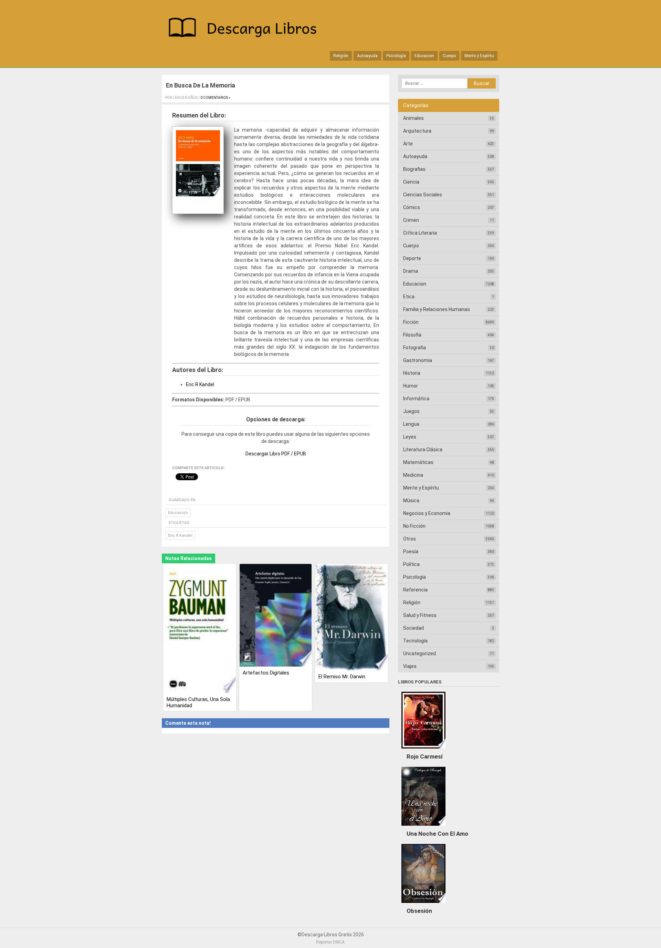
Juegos (411, 411)
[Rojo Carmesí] (423, 750)
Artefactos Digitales (266, 673)
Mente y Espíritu (479, 55)
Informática (416, 398)
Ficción (411, 322)
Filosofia (412, 335)
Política (411, 564)
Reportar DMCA (330, 942)
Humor (410, 386)
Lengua (411, 424)
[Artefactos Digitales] (275, 616)
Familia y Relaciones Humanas (436, 309)
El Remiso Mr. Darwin (341, 676)
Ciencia (411, 182)
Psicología (396, 55)
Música (411, 500)
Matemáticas (418, 462)
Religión (340, 55)
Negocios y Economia (426, 513)
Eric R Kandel (200, 384)
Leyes (409, 437)
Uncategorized (419, 653)
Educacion (424, 55)
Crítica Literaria (420, 233)
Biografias (414, 169)
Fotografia (414, 347)
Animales (413, 118)
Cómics (411, 207)
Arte (408, 143)
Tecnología (415, 640)
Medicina (413, 475)
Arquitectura (417, 131)
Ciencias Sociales (422, 194)
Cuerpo (449, 55)
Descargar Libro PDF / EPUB (275, 453)
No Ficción (414, 526)
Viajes (410, 666)
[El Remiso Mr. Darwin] (351, 618)
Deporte (412, 258)
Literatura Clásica (422, 449)
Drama (410, 271)
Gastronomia (417, 360)
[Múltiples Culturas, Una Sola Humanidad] (199, 629)
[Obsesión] (423, 904)
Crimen (411, 220)
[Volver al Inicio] (246, 29)
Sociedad (413, 628)
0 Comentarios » (215, 98)
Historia (411, 373)
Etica (409, 296)
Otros (409, 539)
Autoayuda (367, 55)
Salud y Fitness (420, 615)
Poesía (410, 551)
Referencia (415, 589)
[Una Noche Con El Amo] (423, 827)
